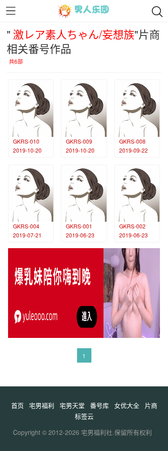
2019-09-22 (133, 150)
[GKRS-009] (83, 108)
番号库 (99, 405)
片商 (151, 405)
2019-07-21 (27, 235)
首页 (17, 405)
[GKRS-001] (83, 193)
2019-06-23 (80, 235)
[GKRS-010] (31, 108)
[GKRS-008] (137, 108)
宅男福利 (41, 405)
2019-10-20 (27, 150)
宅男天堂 (72, 405)
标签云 (84, 416)
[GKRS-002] (137, 193)
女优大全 (126, 405)
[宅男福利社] (84, 11)
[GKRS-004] (31, 193)
